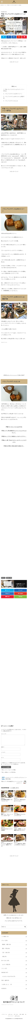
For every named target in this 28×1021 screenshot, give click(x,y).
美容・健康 (5, 980)
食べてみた (5, 960)
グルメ (4, 577)
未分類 (3, 988)
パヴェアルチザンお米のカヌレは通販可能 (13, 97)
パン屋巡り (4, 936)
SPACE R (16, 158)
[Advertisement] (14, 74)
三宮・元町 (6, 952)
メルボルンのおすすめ (8, 976)
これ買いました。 (6, 984)
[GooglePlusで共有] (19, 37)
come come (15, 156)
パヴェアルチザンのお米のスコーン (12, 93)
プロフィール (4, 1014)
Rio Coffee (21, 160)
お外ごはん (10, 1014)
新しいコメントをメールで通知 (9, 769)
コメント (3, 733)
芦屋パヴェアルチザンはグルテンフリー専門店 (13, 90)
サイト (2, 757)
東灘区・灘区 (6, 944)
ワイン (4, 968)
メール (3, 752)
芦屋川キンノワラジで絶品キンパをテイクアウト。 (14, 436)
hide (15, 86)
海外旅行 (4, 972)
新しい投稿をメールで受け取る (9, 772)
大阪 (4, 956)
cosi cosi (13, 1018)
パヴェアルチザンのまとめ (10, 100)
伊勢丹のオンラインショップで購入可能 (13, 375)
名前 (2, 747)
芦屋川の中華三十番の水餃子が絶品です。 (14, 446)
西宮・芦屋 (9, 577)
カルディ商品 (6, 964)
